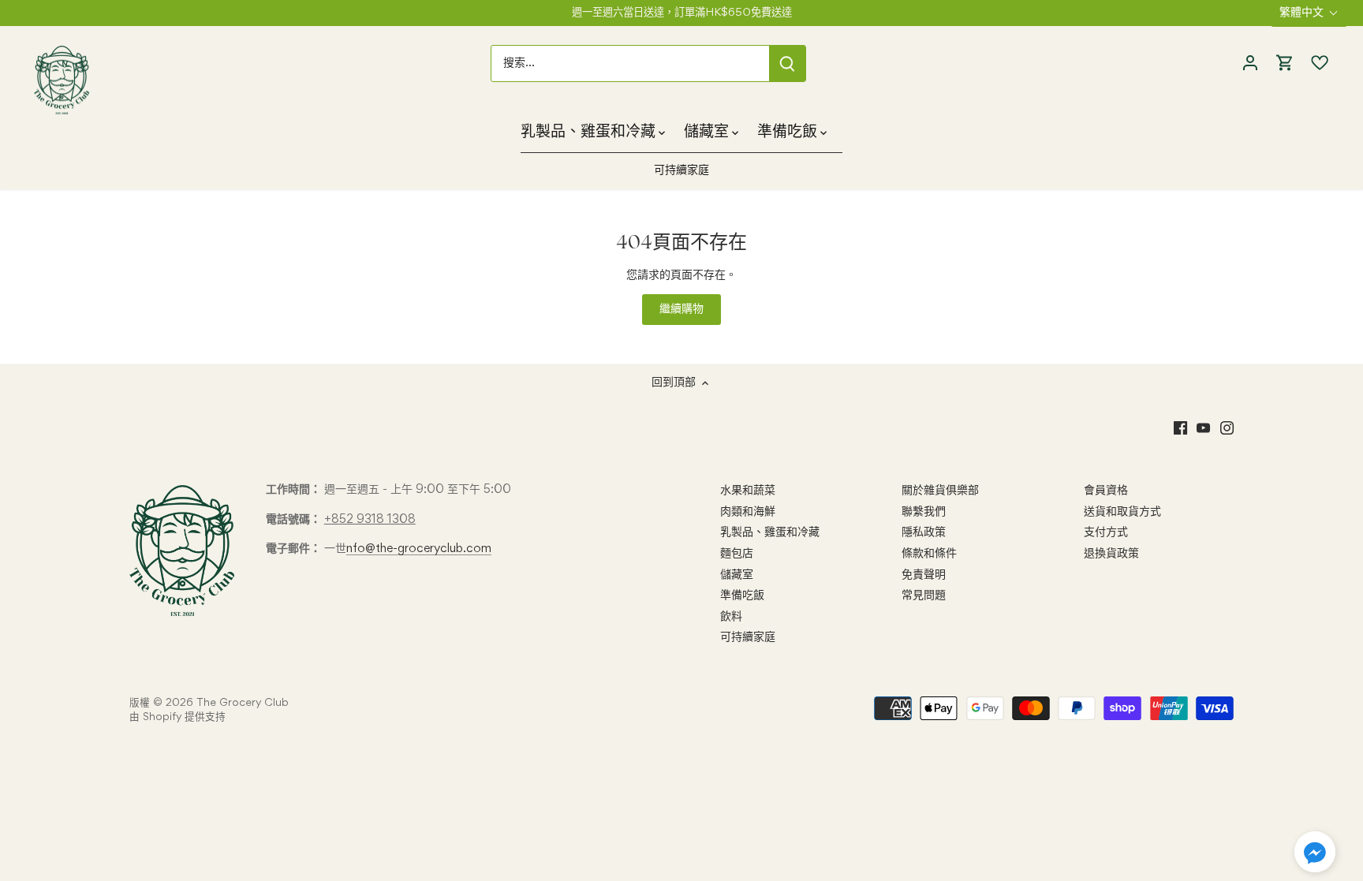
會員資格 (1106, 490)
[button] (1314, 851)
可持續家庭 (747, 637)
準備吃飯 (742, 595)
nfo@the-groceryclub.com (418, 548)
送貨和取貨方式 (1122, 511)
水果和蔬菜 (747, 490)
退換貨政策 (1111, 553)
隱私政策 (924, 532)
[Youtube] (1203, 429)
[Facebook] (1180, 429)
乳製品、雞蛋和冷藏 (770, 532)
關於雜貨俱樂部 (940, 490)
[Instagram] (1227, 429)
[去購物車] (1284, 63)
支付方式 (1106, 532)
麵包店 (736, 553)
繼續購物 (681, 309)
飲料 (731, 616)
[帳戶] (1250, 63)
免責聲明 (924, 574)
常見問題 (924, 595)
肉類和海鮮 (747, 511)
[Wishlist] (1315, 63)
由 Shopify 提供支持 (177, 717)
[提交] (787, 63)
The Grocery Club (242, 703)
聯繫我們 (924, 511)
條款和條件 (929, 553)
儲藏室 (736, 574)
